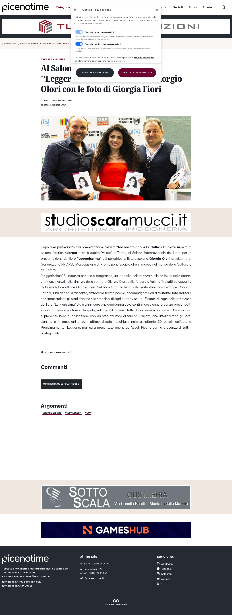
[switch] (79, 44)
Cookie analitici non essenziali (102, 44)
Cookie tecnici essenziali (99, 32)
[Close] (157, 10)
